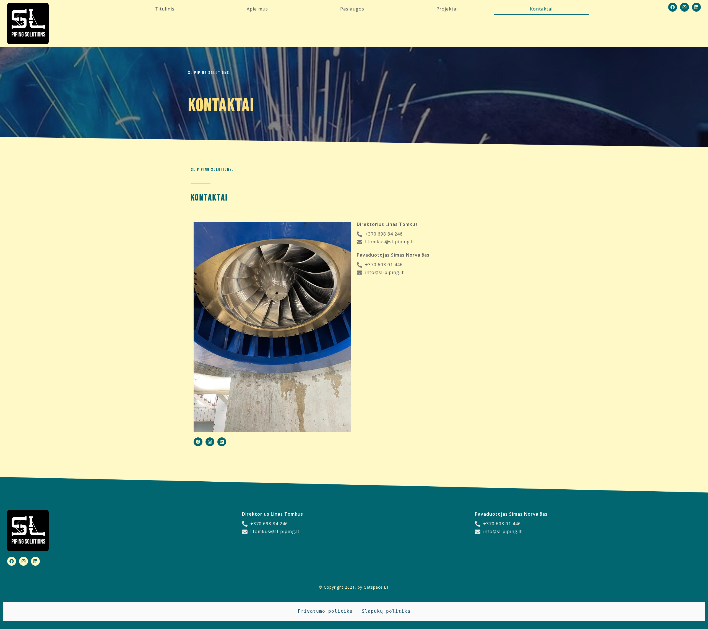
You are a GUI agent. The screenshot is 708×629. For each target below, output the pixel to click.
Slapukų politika (386, 611)
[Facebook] (672, 7)
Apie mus (257, 9)
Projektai (447, 9)
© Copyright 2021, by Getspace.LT (354, 587)
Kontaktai (541, 9)
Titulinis (165, 9)
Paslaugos (352, 9)
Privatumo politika (325, 611)
